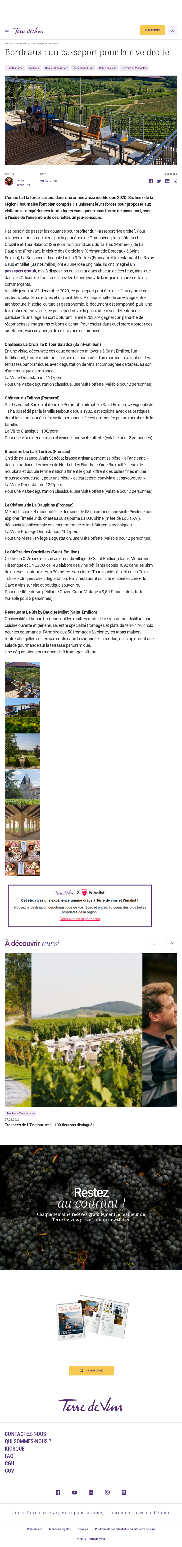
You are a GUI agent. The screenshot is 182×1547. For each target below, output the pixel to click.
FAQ (9, 1456)
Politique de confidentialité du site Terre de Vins (125, 1529)
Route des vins (107, 68)
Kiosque (14, 1449)
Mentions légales (60, 1529)
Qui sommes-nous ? (28, 1441)
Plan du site (34, 1529)
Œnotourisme (15, 68)
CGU (9, 1463)
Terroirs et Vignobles (134, 68)
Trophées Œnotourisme (21, 1113)
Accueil (8, 43)
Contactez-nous (25, 1434)
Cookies (83, 1529)
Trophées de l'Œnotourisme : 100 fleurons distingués (49, 1125)
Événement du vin (83, 68)
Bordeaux (34, 68)
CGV (9, 1471)
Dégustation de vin (56, 68)
